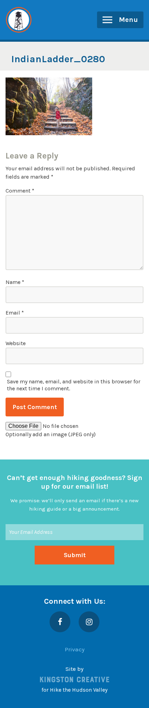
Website (16, 343)
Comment (20, 190)
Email (15, 312)
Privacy (75, 649)
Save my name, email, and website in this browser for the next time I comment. (73, 385)
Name (15, 282)
